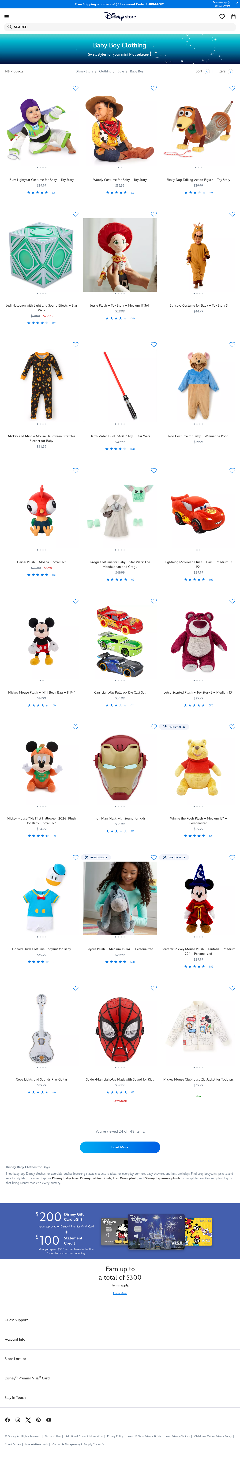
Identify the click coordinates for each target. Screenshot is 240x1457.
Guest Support (16, 1320)
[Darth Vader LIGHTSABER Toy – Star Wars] (120, 387)
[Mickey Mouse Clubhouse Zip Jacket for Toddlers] (198, 1030)
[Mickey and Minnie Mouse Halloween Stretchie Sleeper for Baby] (42, 387)
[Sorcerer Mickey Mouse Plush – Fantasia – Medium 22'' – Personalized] (198, 900)
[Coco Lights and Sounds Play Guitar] (42, 1030)
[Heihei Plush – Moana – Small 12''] (42, 513)
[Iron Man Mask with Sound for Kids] (120, 769)
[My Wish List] (222, 16)
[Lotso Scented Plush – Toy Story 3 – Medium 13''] (198, 643)
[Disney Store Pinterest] (38, 1420)
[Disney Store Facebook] (5, 1420)
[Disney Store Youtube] (49, 1420)
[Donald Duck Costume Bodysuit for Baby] (42, 900)
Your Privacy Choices (178, 1436)
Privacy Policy (115, 1436)
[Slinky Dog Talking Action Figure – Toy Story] (198, 130)
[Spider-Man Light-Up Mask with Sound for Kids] (120, 1030)
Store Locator (15, 1359)
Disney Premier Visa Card (27, 1378)
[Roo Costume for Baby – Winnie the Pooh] (198, 387)
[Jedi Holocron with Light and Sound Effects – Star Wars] (42, 256)
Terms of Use (53, 1436)
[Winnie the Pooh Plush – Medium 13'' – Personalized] (198, 769)
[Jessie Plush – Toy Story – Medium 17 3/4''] (120, 256)
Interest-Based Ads (36, 1444)
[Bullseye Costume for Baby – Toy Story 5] (198, 256)
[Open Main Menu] (6, 16)
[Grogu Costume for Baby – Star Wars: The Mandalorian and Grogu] (120, 513)
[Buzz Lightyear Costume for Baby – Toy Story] (42, 130)
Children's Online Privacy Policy (213, 1436)
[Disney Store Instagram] (18, 1420)
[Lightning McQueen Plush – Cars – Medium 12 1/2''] (198, 513)
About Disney (13, 1444)
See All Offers (222, 5)
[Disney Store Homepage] (120, 16)
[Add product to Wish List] (76, 88)
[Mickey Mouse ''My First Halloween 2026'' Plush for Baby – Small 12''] (42, 769)
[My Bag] (233, 16)
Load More (120, 1147)
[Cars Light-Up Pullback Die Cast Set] (120, 643)
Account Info (15, 1339)
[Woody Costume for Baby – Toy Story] (120, 130)
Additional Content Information (83, 1436)
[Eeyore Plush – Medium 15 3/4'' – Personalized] (120, 900)
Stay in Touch (15, 1398)
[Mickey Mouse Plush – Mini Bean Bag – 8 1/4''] (42, 643)
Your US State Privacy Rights (144, 1436)
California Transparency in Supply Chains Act (78, 1444)
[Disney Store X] (28, 1420)
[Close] (236, 5)
